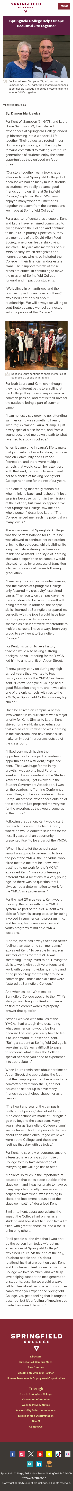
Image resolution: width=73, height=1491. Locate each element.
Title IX (36, 1421)
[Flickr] (67, 1453)
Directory (35, 1356)
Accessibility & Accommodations (36, 1410)
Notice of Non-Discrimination (35, 1416)
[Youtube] (40, 1453)
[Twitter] (31, 1453)
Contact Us (36, 1427)
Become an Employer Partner (36, 1373)
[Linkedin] (39, 1463)
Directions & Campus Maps (35, 1362)
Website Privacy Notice (36, 1405)
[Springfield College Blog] (49, 1463)
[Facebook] (12, 1453)
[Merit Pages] (30, 1463)
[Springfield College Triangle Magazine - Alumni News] (36, 1386)
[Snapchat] (49, 1453)
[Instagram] (22, 1453)
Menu (64, 6)
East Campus (36, 1367)
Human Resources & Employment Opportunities (36, 1378)
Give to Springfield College (36, 1394)
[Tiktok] (58, 1453)
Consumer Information (36, 1399)
